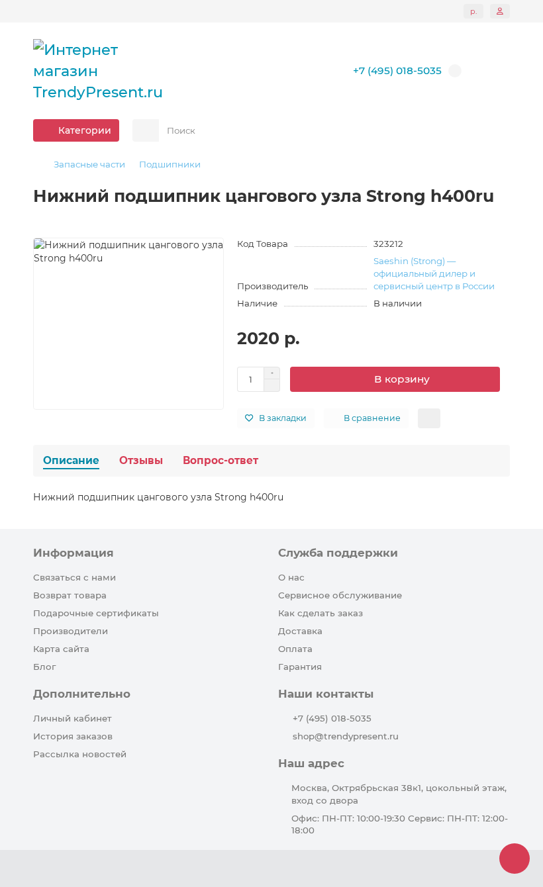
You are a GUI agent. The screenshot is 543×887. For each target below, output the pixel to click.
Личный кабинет (72, 718)
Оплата (295, 648)
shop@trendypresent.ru (346, 736)
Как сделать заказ (320, 613)
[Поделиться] (429, 418)
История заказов (73, 736)
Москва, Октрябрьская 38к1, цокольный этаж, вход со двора (399, 794)
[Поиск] (496, 130)
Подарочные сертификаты (96, 613)
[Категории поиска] (145, 130)
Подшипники (170, 164)
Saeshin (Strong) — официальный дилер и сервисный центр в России (434, 273)
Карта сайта (61, 648)
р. (473, 11)
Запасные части (89, 164)
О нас (291, 577)
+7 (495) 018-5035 (332, 718)
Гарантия (300, 666)
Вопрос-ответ (220, 460)
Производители (70, 631)
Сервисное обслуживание (340, 595)
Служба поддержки (338, 552)
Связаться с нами (74, 577)
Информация (73, 552)
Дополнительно (81, 693)
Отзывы (141, 460)
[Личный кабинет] (500, 11)
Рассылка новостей (79, 754)
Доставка (300, 631)
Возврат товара (70, 595)
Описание (71, 460)
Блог (44, 666)
